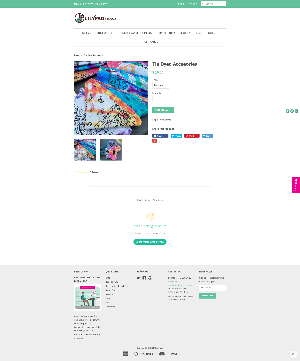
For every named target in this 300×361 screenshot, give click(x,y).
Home (76, 55)
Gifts (86, 33)
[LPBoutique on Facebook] (144, 278)
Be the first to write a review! (150, 241)
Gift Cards (151, 41)
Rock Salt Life (105, 33)
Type (155, 79)
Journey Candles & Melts (136, 33)
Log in (181, 3)
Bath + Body (167, 33)
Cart (195, 3)
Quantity (156, 93)
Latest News (81, 271)
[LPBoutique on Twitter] (138, 278)
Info (211, 33)
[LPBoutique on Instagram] (150, 278)
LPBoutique (157, 348)
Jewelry (185, 33)
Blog (199, 33)
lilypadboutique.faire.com (179, 285)
